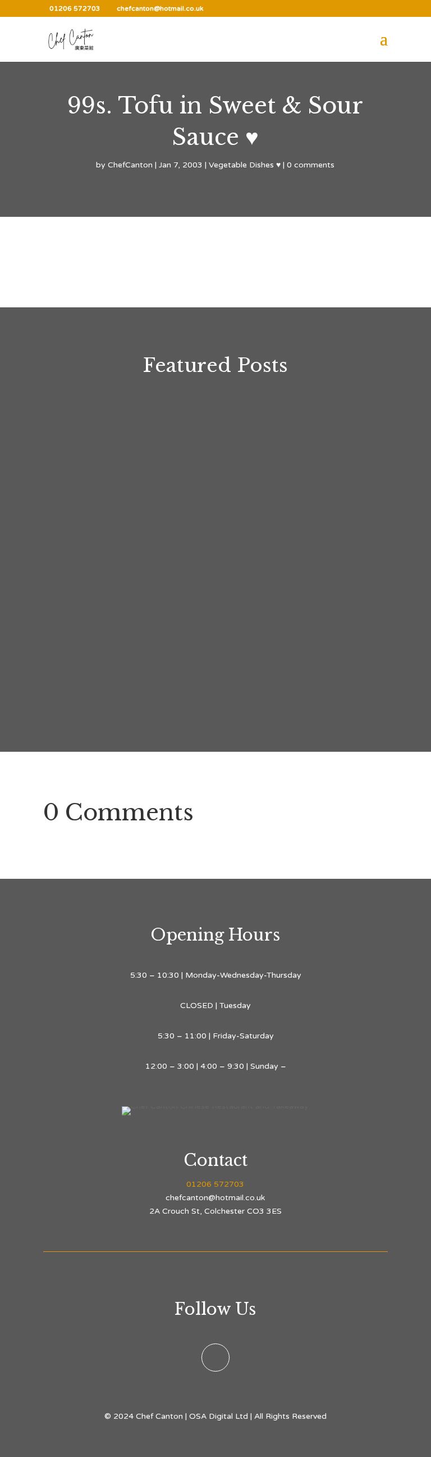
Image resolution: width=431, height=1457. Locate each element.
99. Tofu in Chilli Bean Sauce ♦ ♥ (166, 554)
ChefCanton (130, 165)
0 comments (310, 165)
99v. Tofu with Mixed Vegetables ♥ (172, 640)
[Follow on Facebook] (215, 1357)
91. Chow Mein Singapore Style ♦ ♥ (174, 468)
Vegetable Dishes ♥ (245, 165)
